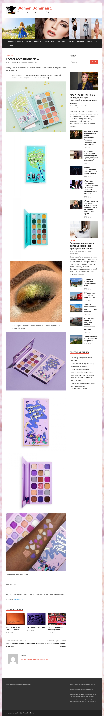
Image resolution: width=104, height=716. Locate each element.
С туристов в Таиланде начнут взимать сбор (90, 282)
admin (18, 62)
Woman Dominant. (34, 8)
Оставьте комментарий (29, 62)
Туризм (11, 46)
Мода (28, 41)
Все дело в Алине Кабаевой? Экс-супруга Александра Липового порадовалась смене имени (91, 137)
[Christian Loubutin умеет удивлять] (57, 625)
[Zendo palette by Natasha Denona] (15, 625)
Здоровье (61, 41)
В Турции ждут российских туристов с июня (90, 295)
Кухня (89, 41)
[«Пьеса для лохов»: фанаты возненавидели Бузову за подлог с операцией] (76, 159)
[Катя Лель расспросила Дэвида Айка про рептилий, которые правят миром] (84, 90)
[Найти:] (84, 62)
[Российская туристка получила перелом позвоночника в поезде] (76, 325)
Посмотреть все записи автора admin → (36, 659)
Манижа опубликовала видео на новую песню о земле (90, 170)
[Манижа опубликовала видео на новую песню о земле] (76, 174)
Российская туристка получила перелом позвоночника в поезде (90, 323)
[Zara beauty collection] (36, 625)
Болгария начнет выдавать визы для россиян (91, 338)
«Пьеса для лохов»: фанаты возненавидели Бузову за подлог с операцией (91, 156)
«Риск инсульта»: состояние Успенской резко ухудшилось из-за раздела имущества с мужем (91, 207)
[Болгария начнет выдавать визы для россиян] (76, 343)
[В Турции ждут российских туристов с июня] (76, 300)
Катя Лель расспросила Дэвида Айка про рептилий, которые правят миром (82, 377)
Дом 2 (71, 41)
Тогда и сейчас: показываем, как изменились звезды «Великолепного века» (83, 386)
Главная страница (15, 41)
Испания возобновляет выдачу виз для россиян (90, 308)
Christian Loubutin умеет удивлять (55, 628)
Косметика (49, 41)
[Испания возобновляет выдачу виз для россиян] (76, 312)
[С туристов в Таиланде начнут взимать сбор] (76, 286)
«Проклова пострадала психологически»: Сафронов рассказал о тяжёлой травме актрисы (91, 187)
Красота (37, 41)
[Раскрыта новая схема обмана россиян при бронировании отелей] (84, 238)
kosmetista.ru (18, 599)
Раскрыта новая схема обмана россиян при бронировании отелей (82, 246)
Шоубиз (80, 41)
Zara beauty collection (36, 627)
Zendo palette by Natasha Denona (13, 628)
